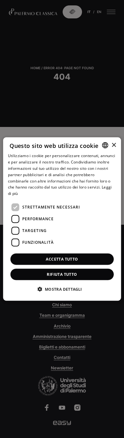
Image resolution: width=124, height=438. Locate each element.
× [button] (113, 145)
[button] (62, 289)
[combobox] (105, 145)
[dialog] (62, 219)
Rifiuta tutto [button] (62, 274)
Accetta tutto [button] (62, 259)
